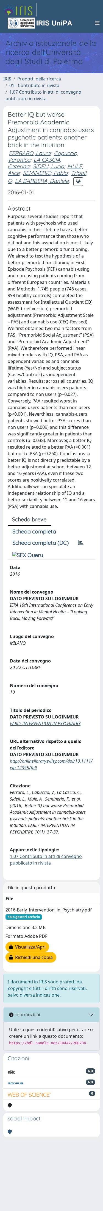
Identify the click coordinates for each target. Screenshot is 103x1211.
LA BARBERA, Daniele (42, 180)
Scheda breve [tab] (29, 519)
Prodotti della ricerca (39, 79)
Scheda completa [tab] (34, 531)
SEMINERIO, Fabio (45, 172)
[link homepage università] (40, 23)
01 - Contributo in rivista (34, 85)
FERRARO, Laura (30, 153)
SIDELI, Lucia (48, 166)
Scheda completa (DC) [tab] (40, 542)
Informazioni (26, 1014)
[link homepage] (20, 9)
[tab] (80, 543)
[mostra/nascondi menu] (97, 23)
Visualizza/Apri (29, 947)
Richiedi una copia (33, 957)
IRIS (7, 79)
